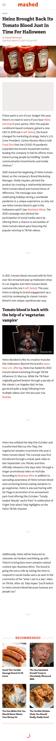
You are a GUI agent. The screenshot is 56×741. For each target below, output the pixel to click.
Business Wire (36, 209)
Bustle (6, 397)
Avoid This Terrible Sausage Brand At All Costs (12, 673)
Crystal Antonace (13, 37)
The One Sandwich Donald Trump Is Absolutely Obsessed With (40, 675)
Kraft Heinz (27, 132)
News (5, 13)
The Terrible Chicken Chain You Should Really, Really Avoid (40, 714)
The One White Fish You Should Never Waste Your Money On (14, 714)
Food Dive (8, 144)
